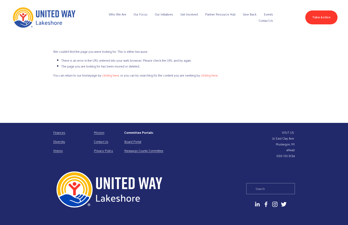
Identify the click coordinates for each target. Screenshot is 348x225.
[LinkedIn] (257, 204)
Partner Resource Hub (220, 14)
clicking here (110, 75)
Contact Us (266, 20)
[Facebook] (266, 204)
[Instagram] (275, 204)
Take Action (321, 17)
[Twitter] (284, 204)
